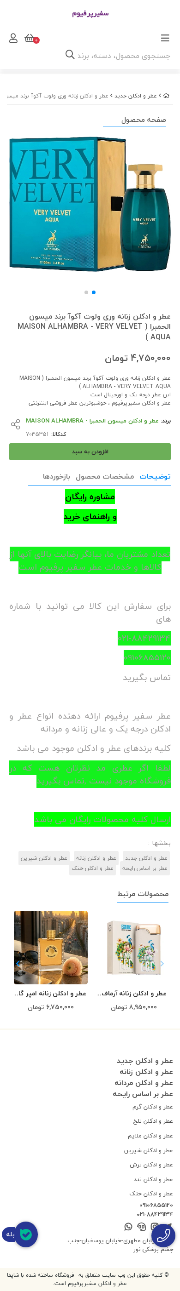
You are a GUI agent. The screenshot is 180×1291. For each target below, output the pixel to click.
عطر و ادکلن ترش (151, 1165)
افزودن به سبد (90, 451)
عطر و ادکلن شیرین (44, 858)
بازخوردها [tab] (56, 476)
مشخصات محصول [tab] (105, 476)
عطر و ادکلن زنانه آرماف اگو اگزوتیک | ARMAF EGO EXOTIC (134, 994)
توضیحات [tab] (155, 476)
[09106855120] (163, 1235)
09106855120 (156, 1205)
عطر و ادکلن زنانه (96, 858)
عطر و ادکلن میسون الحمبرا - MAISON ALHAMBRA (92, 421)
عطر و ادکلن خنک (93, 868)
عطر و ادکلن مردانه (143, 1082)
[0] (28, 38)
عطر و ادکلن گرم (152, 1107)
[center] (70, 55)
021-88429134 (155, 1214)
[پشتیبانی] (141, 1227)
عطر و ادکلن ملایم (150, 1136)
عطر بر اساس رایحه (145, 868)
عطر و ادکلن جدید (135, 96)
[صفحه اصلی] (166, 96)
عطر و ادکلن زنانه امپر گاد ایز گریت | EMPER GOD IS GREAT (50, 994)
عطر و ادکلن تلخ (153, 1121)
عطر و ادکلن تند (153, 1179)
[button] (18, 964)
